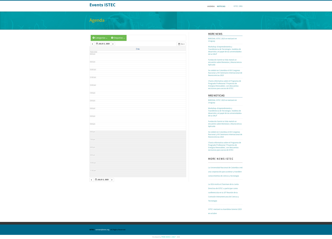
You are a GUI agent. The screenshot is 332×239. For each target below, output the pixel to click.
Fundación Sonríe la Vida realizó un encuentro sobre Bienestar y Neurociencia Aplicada (225, 62)
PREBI (163, 237)
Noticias (221, 6)
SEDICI (168, 237)
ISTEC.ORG (238, 6)
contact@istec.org (102, 230)
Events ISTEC (102, 5)
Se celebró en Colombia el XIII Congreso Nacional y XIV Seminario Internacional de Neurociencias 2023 (225, 73)
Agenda (211, 6)
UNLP (174, 237)
